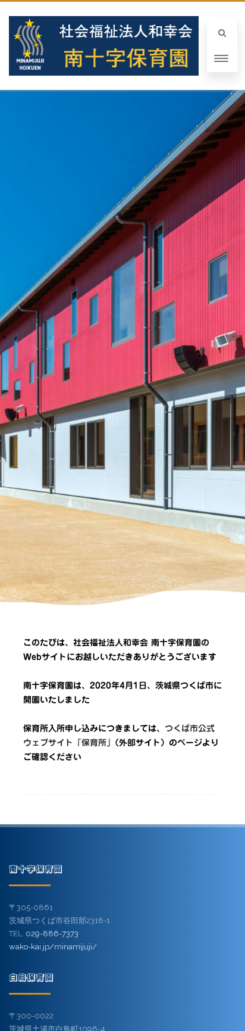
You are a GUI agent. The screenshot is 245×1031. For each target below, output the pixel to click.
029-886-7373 (52, 933)
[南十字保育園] (104, 46)
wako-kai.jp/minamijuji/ (53, 946)
